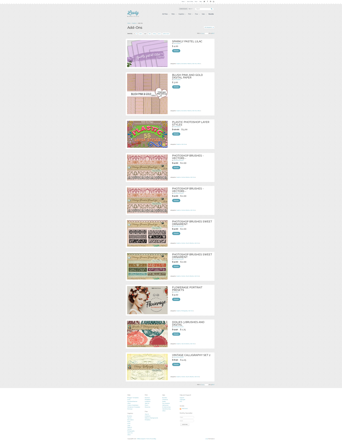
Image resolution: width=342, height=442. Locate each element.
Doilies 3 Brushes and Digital (188, 323)
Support (182, 397)
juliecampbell (177, 43)
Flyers (146, 405)
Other (198, 63)
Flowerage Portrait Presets (187, 289)
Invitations (147, 401)
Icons (128, 399)
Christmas (165, 399)
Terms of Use (149, 438)
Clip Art (187, 243)
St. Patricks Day (166, 407)
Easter (164, 401)
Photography (184, 310)
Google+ (214, 1)
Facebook (207, 1)
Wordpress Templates (133, 407)
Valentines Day (166, 409)
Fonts (128, 421)
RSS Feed (185, 408)
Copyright (182, 399)
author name (166, 33)
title (150, 33)
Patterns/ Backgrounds (151, 418)
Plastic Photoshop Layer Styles (190, 123)
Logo (128, 425)
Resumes (147, 407)
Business (147, 397)
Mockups (129, 409)
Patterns (189, 63)
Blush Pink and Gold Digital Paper (187, 76)
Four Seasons (166, 403)
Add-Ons (194, 63)
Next (213, 33)
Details (176, 51)
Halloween (165, 405)
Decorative (184, 63)
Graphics (134, 23)
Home (128, 23)
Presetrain (176, 292)
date (145, 33)
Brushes (188, 177)
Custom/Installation (132, 405)
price (159, 33)
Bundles (164, 397)
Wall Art (147, 403)
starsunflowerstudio (179, 160)
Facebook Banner (132, 401)
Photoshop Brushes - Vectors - (188, 157)
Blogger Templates (133, 397)
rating (154, 33)
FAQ (181, 401)
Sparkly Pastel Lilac (187, 41)
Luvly (206, 438)
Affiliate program (141, 438)
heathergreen (177, 126)
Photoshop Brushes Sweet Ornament (192, 223)
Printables (147, 399)
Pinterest (211, 1)
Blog (155, 438)
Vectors (183, 177)
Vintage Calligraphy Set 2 (191, 355)
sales (140, 33)
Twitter (204, 1)
